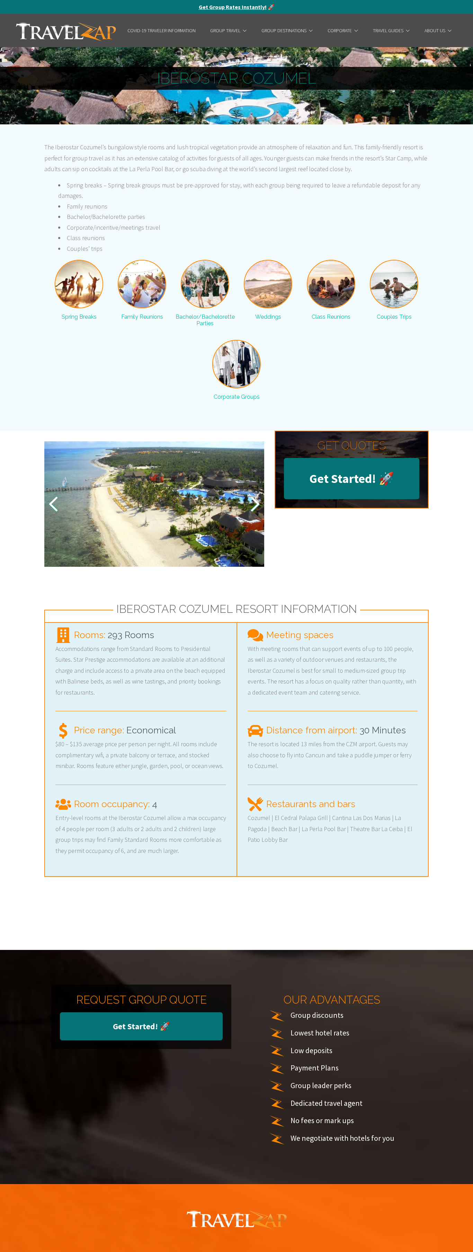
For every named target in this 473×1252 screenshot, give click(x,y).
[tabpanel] (154, 504)
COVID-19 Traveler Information (161, 30)
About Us (435, 30)
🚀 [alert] (237, 6)
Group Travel (225, 30)
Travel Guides (388, 30)
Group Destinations (283, 30)
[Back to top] (461, 1236)
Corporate (340, 30)
